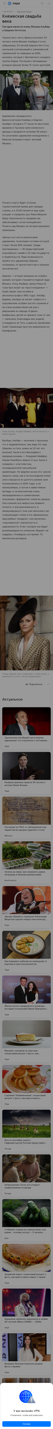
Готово (26, 1424)
